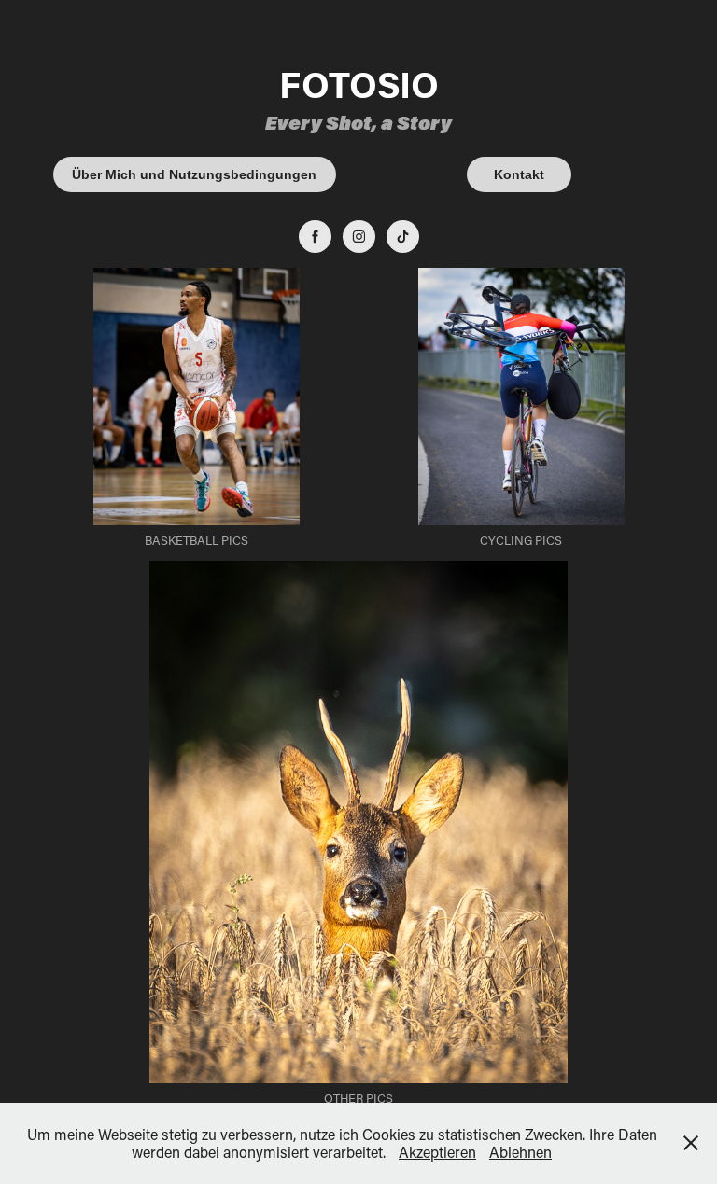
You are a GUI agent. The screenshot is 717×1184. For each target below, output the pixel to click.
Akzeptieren (437, 1152)
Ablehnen (520, 1152)
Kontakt (519, 174)
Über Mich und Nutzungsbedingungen (194, 174)
